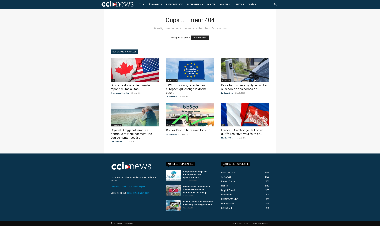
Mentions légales (138, 186)
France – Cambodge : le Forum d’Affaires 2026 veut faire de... (242, 132)
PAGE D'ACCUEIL (200, 38)
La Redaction (172, 97)
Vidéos (252, 4)
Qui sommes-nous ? (119, 186)
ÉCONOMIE (154, 4)
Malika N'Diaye (228, 138)
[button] (275, 4)
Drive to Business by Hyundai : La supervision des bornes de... (244, 87)
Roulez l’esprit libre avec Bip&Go (188, 130)
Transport (226, 80)
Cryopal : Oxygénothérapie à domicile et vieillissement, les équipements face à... (131, 133)
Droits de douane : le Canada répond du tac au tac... (130, 87)
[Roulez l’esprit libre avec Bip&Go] (190, 114)
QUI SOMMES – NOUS (241, 223)
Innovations (116, 125)
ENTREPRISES (194, 4)
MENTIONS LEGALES (261, 223)
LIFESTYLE (239, 4)
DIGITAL (211, 4)
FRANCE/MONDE (174, 4)
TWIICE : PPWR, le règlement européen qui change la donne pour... (186, 89)
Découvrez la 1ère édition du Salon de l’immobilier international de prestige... (197, 189)
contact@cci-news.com (138, 192)
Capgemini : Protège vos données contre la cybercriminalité (195, 174)
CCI (140, 4)
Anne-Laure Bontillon (120, 93)
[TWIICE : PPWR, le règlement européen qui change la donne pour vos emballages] (190, 70)
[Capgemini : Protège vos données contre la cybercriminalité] (173, 175)
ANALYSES (225, 4)
